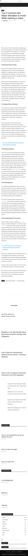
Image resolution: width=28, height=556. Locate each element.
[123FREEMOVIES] (14, 476)
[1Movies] (14, 501)
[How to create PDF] (14, 457)
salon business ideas (20, 280)
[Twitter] (6, 23)
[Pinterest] (9, 23)
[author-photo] (14, 303)
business (3, 225)
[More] (16, 23)
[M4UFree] (14, 488)
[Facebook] (2, 23)
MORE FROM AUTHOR (8, 316)
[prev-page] (2, 378)
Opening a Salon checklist (10, 280)
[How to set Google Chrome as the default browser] (14, 430)
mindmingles (5, 20)
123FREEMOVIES (7, 480)
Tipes (3, 10)
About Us (13, 551)
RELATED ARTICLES (7, 314)
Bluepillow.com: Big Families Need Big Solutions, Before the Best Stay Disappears (13, 334)
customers (4, 201)
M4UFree (4, 493)
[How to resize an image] (14, 445)
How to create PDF (7, 462)
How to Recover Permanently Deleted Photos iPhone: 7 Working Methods (13, 355)
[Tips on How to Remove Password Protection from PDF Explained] (14, 364)
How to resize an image (9, 449)
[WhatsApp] (12, 23)
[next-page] (5, 378)
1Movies (4, 505)
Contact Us (8, 551)
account (22, 222)
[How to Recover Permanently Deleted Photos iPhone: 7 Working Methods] (14, 344)
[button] (2, 5)
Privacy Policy (19, 551)
